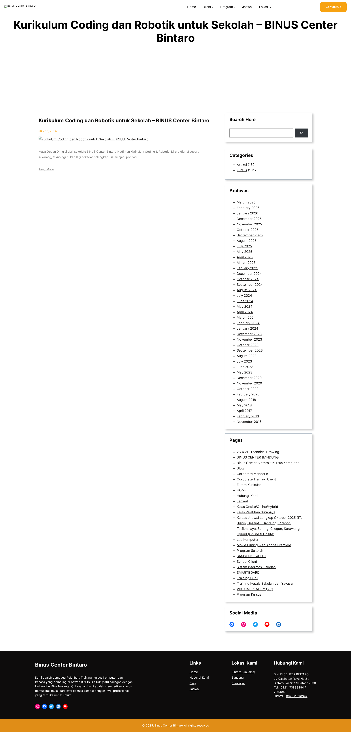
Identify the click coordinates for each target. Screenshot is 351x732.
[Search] (301, 133)
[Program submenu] (235, 7)
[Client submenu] (213, 7)
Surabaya (238, 683)
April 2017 (244, 411)
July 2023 (244, 361)
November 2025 (249, 224)
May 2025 (244, 252)
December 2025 (249, 219)
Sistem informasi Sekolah (256, 567)
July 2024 (244, 295)
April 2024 (245, 312)
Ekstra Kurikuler (249, 485)
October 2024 (248, 279)
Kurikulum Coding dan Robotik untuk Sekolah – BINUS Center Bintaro (124, 120)
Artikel (242, 165)
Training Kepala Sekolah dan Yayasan (265, 583)
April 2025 (245, 257)
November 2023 (249, 339)
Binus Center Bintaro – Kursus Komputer (268, 463)
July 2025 (244, 246)
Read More (46, 169)
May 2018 (244, 405)
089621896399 (296, 696)
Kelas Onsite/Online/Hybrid (257, 507)
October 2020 (247, 389)
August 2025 (246, 241)
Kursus (242, 170)
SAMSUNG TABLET (251, 556)
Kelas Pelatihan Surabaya (256, 512)
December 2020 (249, 378)
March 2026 (246, 202)
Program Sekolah (250, 550)
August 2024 (247, 290)
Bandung (238, 677)
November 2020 (249, 383)
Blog (240, 468)
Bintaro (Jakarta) (243, 672)
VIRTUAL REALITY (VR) (255, 589)
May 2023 (244, 372)
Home (194, 672)
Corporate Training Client (256, 479)
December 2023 (249, 334)
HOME (242, 490)
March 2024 (246, 317)
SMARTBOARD (248, 572)
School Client (247, 561)
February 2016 (248, 416)
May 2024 (244, 306)
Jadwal (242, 501)
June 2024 (245, 301)
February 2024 (248, 323)
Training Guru (247, 578)
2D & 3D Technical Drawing (258, 452)
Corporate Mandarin (252, 474)
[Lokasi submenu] (270, 7)
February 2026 (248, 208)
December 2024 (249, 274)
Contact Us (333, 6)
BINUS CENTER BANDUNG (258, 457)
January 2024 (247, 328)
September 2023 (250, 350)
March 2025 (246, 263)
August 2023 (246, 356)
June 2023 (245, 367)
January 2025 (247, 268)
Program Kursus (249, 594)
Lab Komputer (247, 540)
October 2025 (247, 230)
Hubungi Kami (247, 496)
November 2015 (249, 422)
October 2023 (247, 345)
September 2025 (250, 235)
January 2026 (247, 213)
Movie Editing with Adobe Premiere (264, 545)
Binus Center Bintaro (61, 665)
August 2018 (246, 400)
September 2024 (250, 284)
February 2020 (248, 394)
